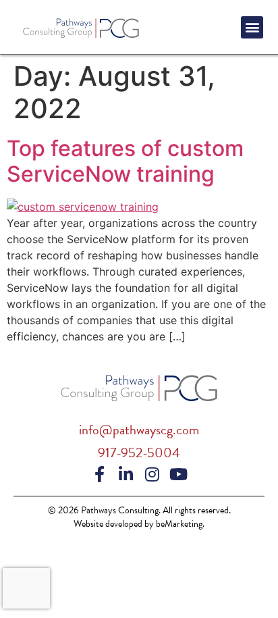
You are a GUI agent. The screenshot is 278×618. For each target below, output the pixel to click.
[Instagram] (152, 474)
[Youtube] (179, 474)
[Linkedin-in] (126, 474)
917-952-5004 (139, 452)
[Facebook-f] (100, 474)
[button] (252, 27)
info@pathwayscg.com (139, 429)
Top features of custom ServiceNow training (125, 161)
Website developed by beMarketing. (139, 524)
